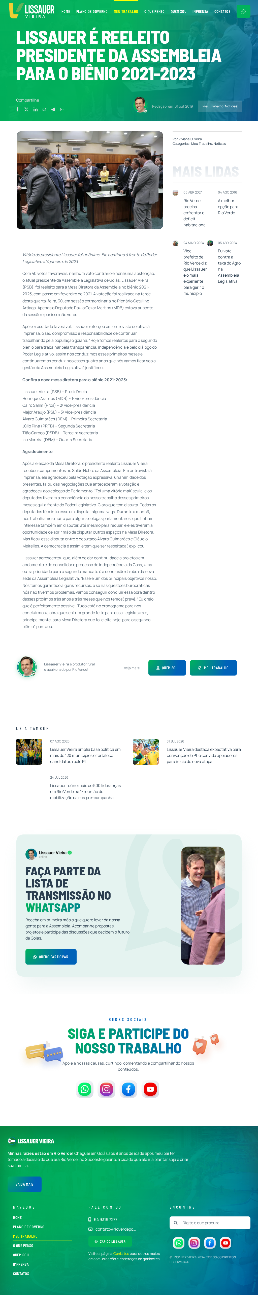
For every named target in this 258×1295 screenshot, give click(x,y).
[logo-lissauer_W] (36, 1141)
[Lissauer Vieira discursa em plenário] (210, 242)
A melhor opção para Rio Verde (228, 206)
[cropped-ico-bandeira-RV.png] (12, 1139)
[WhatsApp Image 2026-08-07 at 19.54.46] (29, 741)
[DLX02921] (29, 777)
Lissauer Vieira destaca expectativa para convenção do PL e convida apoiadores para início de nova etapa (204, 755)
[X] (26, 109)
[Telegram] (53, 109)
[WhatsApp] (44, 109)
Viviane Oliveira (190, 139)
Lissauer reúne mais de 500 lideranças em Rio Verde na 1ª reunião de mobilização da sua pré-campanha (85, 791)
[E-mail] (62, 109)
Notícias (231, 106)
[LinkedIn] (35, 109)
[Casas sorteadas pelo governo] (175, 192)
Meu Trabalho (213, 106)
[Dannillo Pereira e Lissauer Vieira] (175, 242)
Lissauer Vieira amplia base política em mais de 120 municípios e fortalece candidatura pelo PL (85, 755)
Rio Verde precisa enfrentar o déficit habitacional (195, 213)
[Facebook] (17, 109)
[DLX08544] (146, 741)
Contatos (121, 1253)
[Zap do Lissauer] (243, 11)
